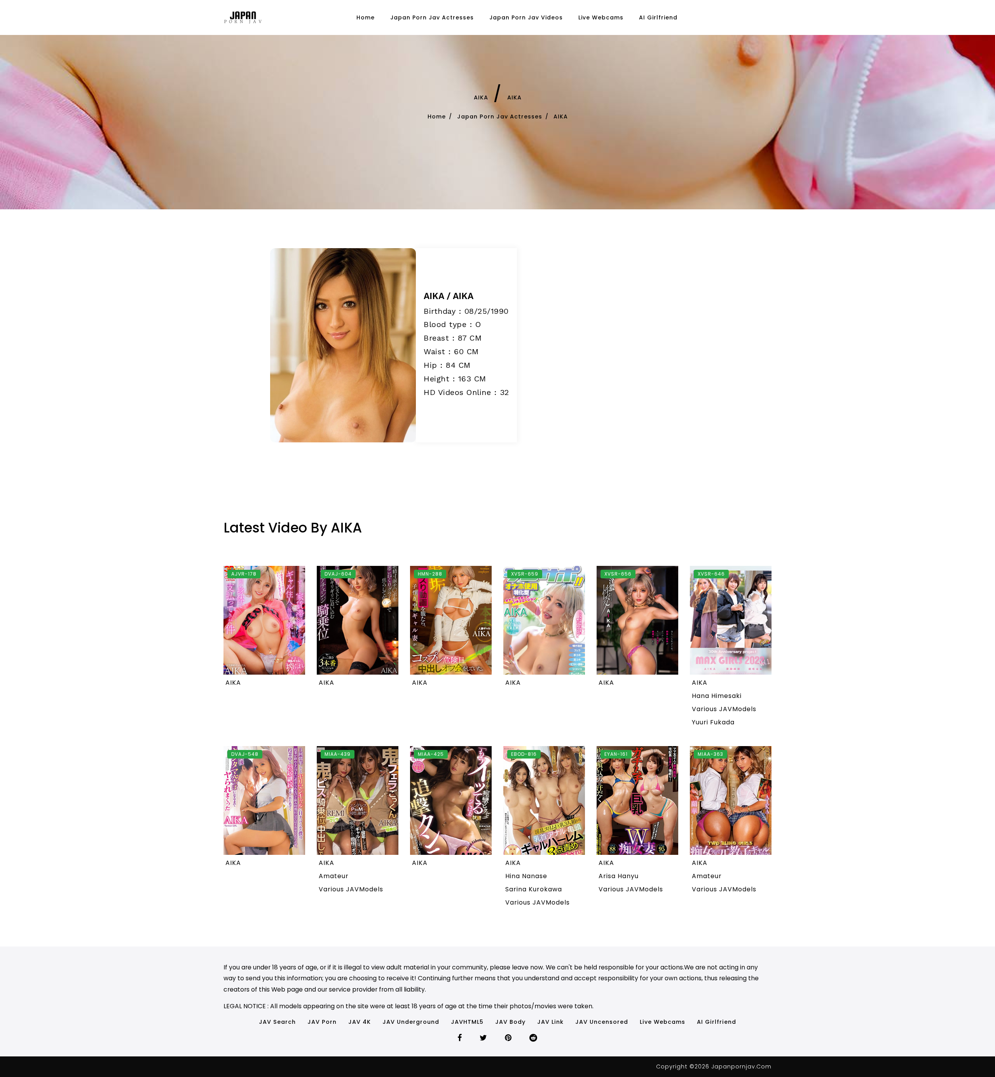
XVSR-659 (524, 574)
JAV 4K (359, 1022)
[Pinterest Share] (508, 1038)
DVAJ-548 (244, 754)
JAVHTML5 (467, 1022)
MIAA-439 (338, 754)
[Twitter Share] (483, 1038)
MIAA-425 (431, 754)
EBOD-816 (524, 754)
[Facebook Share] (459, 1038)
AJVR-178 (244, 574)
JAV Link (550, 1022)
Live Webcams (600, 17)
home (365, 17)
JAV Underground (410, 1022)
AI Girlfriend (658, 17)
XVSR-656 (618, 574)
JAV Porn (322, 1022)
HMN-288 (430, 574)
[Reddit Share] (533, 1038)
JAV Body (510, 1022)
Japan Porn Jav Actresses (432, 17)
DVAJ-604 (338, 574)
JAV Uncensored (601, 1022)
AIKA (481, 97)
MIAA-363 (710, 754)
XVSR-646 (711, 574)
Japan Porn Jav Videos (526, 17)
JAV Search (277, 1022)
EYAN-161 (616, 754)
